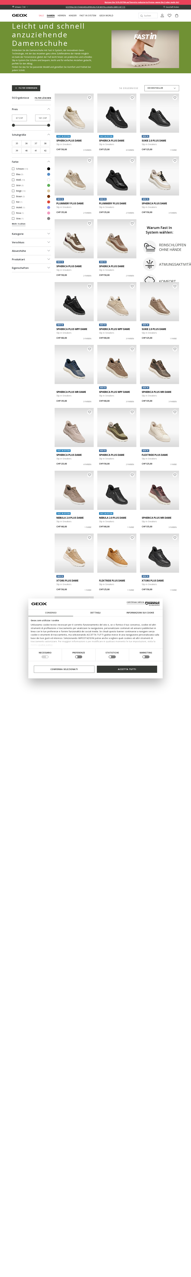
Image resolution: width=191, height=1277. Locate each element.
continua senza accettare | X (143, 602)
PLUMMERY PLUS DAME (70, 203)
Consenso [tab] (51, 612)
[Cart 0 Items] (175, 18)
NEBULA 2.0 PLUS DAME (70, 517)
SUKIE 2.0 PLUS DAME (154, 140)
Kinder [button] (73, 15)
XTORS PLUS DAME (67, 580)
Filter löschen (43, 98)
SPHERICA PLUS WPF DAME (71, 329)
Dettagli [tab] (95, 612)
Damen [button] (51, 15)
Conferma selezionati (64, 669)
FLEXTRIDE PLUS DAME (155, 455)
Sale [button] (41, 15)
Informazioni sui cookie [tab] (140, 612)
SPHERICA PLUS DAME (69, 140)
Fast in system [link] (88, 15)
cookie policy (45, 644)
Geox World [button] (106, 15)
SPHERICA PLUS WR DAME (71, 392)
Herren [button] (62, 15)
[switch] (78, 656)
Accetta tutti (127, 669)
